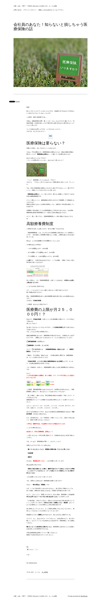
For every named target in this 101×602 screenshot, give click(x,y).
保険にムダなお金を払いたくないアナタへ (51, 10)
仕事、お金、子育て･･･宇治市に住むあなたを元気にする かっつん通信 (35, 6)
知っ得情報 (45, 572)
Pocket (17, 101)
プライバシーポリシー (30, 10)
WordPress (84, 596)
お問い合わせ (18, 10)
